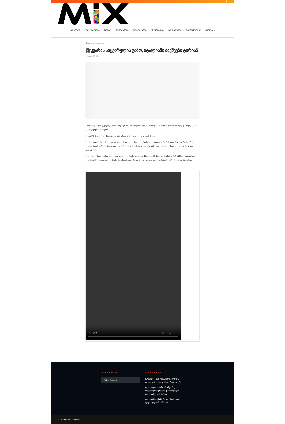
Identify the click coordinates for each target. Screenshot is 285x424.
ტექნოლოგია (193, 30)
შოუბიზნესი (122, 30)
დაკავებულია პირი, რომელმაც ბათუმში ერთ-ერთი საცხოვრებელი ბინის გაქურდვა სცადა (162, 390)
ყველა (209, 30)
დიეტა (107, 30)
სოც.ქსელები (92, 30)
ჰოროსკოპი (140, 30)
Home (88, 43)
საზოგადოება (98, 43)
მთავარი (75, 30)
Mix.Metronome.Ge (72, 419)
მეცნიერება (175, 30)
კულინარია (157, 30)
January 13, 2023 (93, 56)
